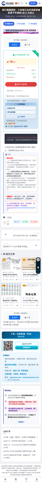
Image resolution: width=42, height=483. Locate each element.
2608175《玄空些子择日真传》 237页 (17, 441)
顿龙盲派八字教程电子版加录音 (10, 301)
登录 (34, 3)
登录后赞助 (12, 365)
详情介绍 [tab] (9, 24)
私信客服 (12, 112)
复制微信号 (26, 347)
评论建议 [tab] (34, 24)
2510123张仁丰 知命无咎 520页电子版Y (31, 301)
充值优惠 (8, 374)
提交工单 (12, 108)
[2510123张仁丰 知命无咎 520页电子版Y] (31, 289)
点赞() (35, 222)
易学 (24, 16)
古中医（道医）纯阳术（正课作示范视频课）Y (20, 437)
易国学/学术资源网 (19, 473)
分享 (17, 222)
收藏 (26, 222)
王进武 (9, 217)
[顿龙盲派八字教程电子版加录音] (10, 289)
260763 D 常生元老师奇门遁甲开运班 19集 (19, 451)
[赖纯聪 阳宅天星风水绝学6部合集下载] (10, 263)
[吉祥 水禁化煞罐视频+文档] (31, 263)
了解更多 (20, 422)
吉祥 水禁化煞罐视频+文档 (30, 276)
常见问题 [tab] (22, 24)
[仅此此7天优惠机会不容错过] (21, 32)
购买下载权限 (22, 84)
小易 (8, 222)
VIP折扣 (22, 68)
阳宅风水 (11, 272)
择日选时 (20, 16)
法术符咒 (31, 272)
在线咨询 (38, 265)
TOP (38, 272)
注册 (28, 45)
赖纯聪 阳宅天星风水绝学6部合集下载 (11, 276)
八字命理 (7, 298)
